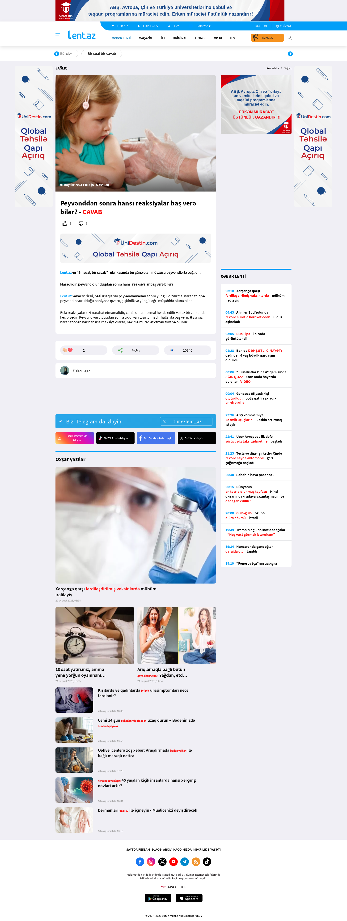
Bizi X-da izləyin (194, 438)
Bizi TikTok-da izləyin (115, 438)
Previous (56, 54)
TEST (233, 38)
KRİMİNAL (180, 38)
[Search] (290, 37)
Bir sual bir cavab (102, 53)
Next (290, 54)
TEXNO (199, 38)
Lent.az (66, 272)
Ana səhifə (273, 68)
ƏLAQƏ (156, 849)
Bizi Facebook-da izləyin (158, 438)
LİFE (163, 38)
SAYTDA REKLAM (138, 849)
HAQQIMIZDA (182, 849)
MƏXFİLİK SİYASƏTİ (207, 849)
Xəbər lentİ (121, 38)
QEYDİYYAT (284, 26)
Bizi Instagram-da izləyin (77, 438)
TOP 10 (217, 38)
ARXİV (167, 849)
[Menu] (57, 35)
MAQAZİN (145, 38)
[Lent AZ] (82, 35)
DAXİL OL (261, 26)
